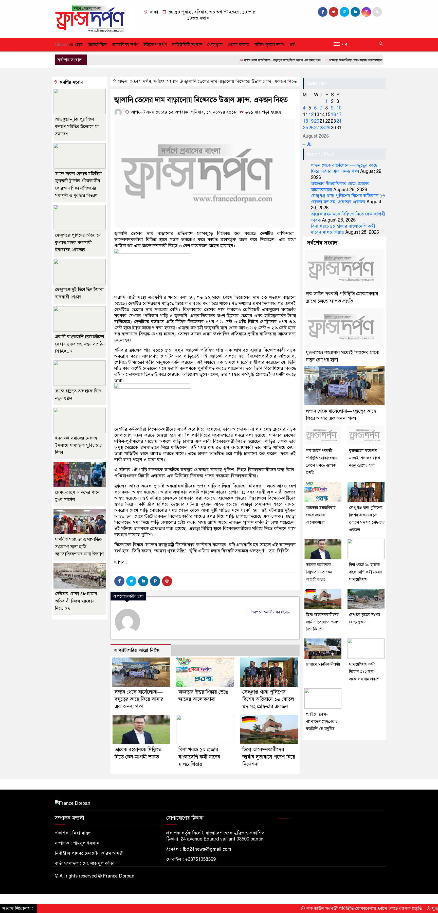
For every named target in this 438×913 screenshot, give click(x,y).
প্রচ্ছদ (123, 81)
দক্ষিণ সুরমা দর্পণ (269, 44)
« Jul (308, 144)
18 (305, 121)
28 (322, 128)
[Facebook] (119, 581)
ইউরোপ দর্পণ (155, 44)
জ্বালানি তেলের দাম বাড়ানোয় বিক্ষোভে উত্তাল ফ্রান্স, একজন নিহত (240, 81)
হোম (78, 44)
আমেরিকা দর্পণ (125, 44)
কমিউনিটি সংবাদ (187, 44)
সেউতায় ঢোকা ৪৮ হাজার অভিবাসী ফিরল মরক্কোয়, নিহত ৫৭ (76, 601)
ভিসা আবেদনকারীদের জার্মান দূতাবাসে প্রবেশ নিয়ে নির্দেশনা (268, 757)
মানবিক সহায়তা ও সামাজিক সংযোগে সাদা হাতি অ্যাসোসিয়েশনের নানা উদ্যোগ (79, 547)
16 (333, 114)
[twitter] (333, 12)
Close (60, 44)
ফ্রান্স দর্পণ (142, 81)
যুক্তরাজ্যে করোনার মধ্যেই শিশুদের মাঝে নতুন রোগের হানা (364, 458)
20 (316, 121)
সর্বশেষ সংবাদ (166, 81)
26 (311, 128)
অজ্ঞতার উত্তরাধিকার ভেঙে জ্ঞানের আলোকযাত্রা (329, 60)
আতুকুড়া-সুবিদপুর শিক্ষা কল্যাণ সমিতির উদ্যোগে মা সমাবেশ (77, 127)
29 (327, 128)
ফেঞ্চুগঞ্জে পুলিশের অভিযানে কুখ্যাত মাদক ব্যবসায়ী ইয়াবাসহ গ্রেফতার (78, 243)
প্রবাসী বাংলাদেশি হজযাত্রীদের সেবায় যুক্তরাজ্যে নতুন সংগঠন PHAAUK (79, 344)
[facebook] (322, 12)
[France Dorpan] (93, 18)
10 (338, 108)
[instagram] (344, 12)
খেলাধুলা (215, 44)
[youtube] (366, 12)
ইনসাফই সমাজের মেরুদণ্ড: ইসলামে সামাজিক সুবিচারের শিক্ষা (78, 445)
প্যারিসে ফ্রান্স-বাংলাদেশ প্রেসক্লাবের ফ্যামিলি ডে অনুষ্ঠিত (322, 722)
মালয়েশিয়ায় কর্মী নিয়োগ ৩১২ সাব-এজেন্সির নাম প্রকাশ (364, 672)
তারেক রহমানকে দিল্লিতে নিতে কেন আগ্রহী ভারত (319, 572)
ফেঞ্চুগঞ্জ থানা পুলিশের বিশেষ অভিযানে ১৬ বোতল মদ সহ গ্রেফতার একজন (268, 699)
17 (338, 114)
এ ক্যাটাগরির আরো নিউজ (137, 650)
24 (338, 121)
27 (316, 128)
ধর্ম (292, 44)
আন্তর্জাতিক (97, 44)
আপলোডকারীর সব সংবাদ (271, 612)
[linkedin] (355, 12)
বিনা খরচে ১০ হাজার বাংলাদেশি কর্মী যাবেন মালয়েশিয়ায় (199, 757)
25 (305, 128)
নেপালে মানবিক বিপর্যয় (323, 664)
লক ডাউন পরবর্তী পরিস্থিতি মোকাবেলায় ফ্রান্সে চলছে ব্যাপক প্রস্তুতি (337, 908)
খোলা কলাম (238, 44)
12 (311, 114)
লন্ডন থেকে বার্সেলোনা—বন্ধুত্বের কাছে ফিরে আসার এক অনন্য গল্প (256, 60)
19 (311, 121)
